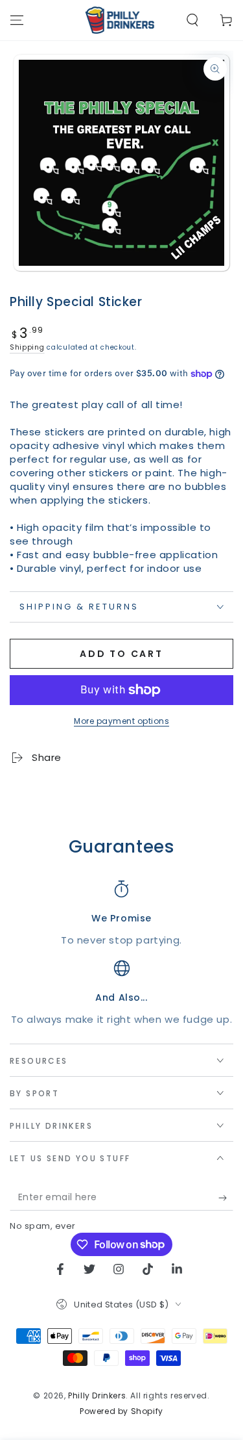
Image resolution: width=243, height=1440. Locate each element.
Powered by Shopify (121, 1411)
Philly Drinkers (97, 1395)
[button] (192, 20)
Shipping (27, 347)
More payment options (121, 720)
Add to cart (121, 653)
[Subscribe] (225, 1197)
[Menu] (17, 20)
